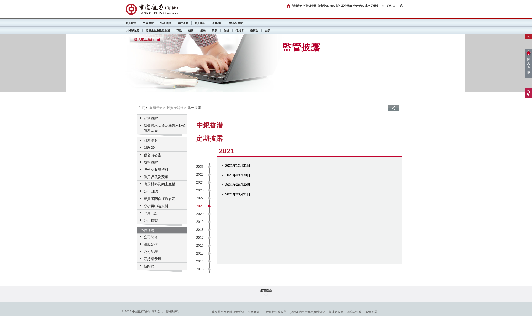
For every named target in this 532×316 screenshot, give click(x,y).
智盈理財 (165, 23)
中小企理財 (236, 23)
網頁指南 (266, 290)
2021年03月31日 (237, 194)
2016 (200, 245)
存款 (179, 30)
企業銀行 (217, 23)
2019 (200, 222)
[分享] (393, 108)
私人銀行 (200, 23)
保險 (226, 30)
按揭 (203, 30)
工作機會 (346, 5)
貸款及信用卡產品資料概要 (307, 312)
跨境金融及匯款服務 (158, 30)
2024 (200, 182)
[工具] (528, 93)
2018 (200, 229)
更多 (267, 30)
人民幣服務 (132, 30)
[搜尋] (528, 36)
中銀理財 (148, 23)
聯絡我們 (335, 5)
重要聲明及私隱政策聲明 (228, 312)
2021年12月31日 (237, 165)
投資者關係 (175, 108)
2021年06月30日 (237, 184)
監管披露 (371, 312)
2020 (200, 214)
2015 (200, 253)
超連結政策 (336, 312)
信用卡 (240, 30)
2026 (200, 166)
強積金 (254, 30)
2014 (200, 261)
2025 (200, 174)
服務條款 (253, 312)
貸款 (214, 30)
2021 (200, 206)
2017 (200, 237)
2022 (200, 198)
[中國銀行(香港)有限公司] (152, 9)
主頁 (141, 108)
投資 (191, 30)
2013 (200, 269)
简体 (389, 5)
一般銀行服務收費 (274, 312)
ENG (382, 6)
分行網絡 (358, 5)
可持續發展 (310, 5)
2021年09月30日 (237, 175)
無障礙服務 (354, 312)
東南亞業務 (372, 5)
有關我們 (296, 5)
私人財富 (131, 23)
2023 (200, 190)
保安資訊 (323, 5)
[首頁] (288, 6)
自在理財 (182, 23)
